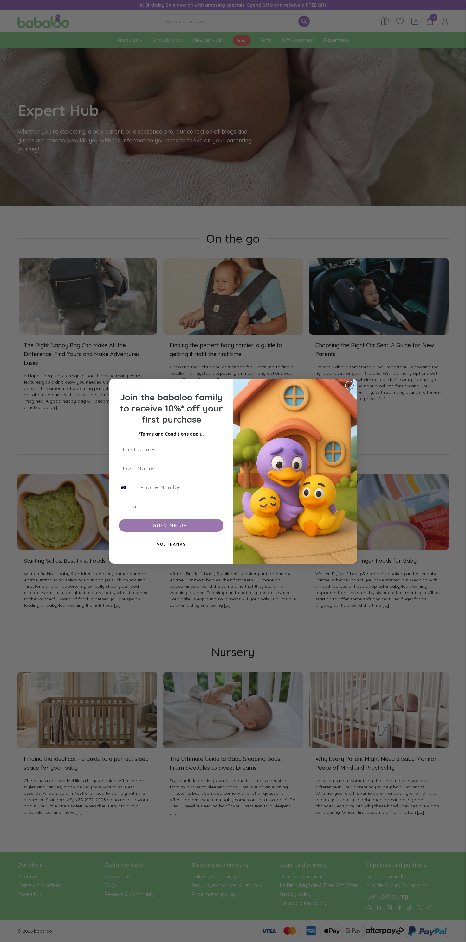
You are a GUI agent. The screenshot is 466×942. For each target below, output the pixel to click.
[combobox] (128, 487)
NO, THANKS (171, 544)
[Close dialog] (349, 385)
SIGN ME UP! (171, 525)
